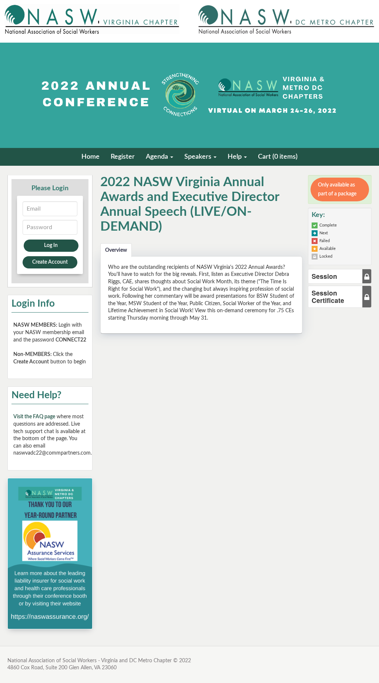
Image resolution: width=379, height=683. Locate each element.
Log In (51, 245)
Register (123, 157)
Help (235, 157)
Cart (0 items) (278, 157)
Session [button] (324, 276)
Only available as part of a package (337, 189)
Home (90, 157)
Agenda (158, 157)
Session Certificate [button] (328, 296)
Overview (116, 250)
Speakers (198, 157)
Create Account (50, 262)
